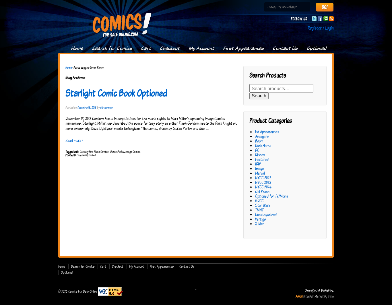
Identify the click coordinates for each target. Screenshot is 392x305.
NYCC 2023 (263, 182)
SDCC (259, 201)
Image (259, 168)
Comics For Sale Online (82, 291)
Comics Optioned (86, 155)
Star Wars (262, 205)
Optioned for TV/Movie (271, 196)
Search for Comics (112, 48)
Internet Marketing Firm (318, 296)
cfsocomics (106, 107)
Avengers (262, 136)
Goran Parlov (117, 151)
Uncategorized (266, 214)
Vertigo (260, 219)
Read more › (74, 140)
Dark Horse (263, 145)
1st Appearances (267, 132)
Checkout (170, 48)
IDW (258, 164)
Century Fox (86, 151)
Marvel (260, 173)
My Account (201, 48)
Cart (146, 48)
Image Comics (133, 151)
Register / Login (321, 28)
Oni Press (262, 191)
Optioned (316, 48)
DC (257, 150)
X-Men (259, 224)
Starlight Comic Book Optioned (116, 92)
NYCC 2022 (263, 178)
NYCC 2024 (263, 187)
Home (77, 48)
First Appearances (243, 48)
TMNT (259, 210)
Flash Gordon (101, 151)
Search (259, 95)
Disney (260, 155)
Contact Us (285, 48)
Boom (259, 141)
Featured (262, 159)
